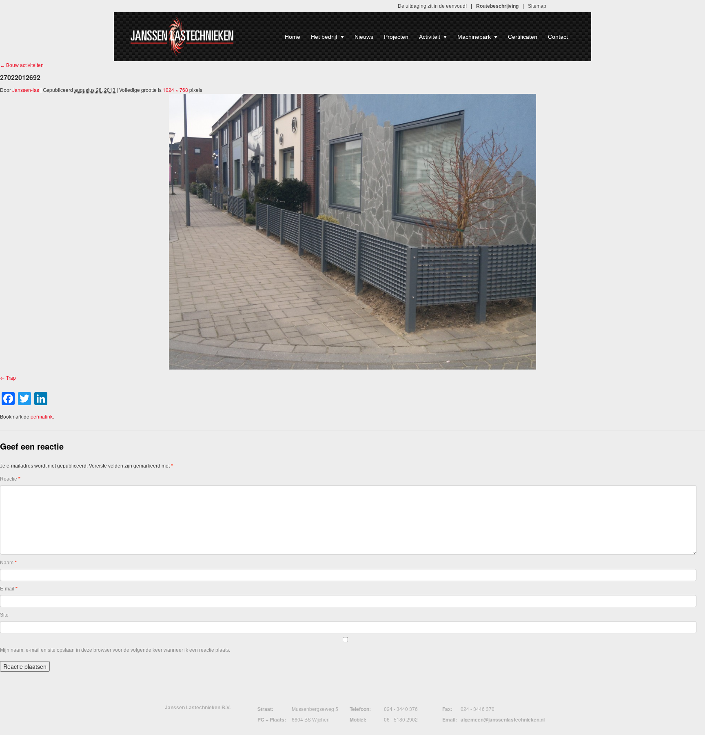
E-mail (9, 589)
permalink (42, 416)
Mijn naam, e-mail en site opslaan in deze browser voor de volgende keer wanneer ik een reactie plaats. (115, 650)
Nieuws (364, 36)
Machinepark (474, 36)
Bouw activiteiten (22, 65)
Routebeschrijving (497, 6)
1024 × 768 (175, 89)
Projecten (396, 36)
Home (292, 36)
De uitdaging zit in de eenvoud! (432, 6)
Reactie (10, 479)
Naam (8, 563)
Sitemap (537, 6)
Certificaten (522, 36)
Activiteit (429, 36)
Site (4, 615)
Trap (11, 377)
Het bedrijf (324, 36)
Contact (558, 36)
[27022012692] (352, 232)
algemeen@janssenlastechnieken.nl (503, 719)
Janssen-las (25, 89)
